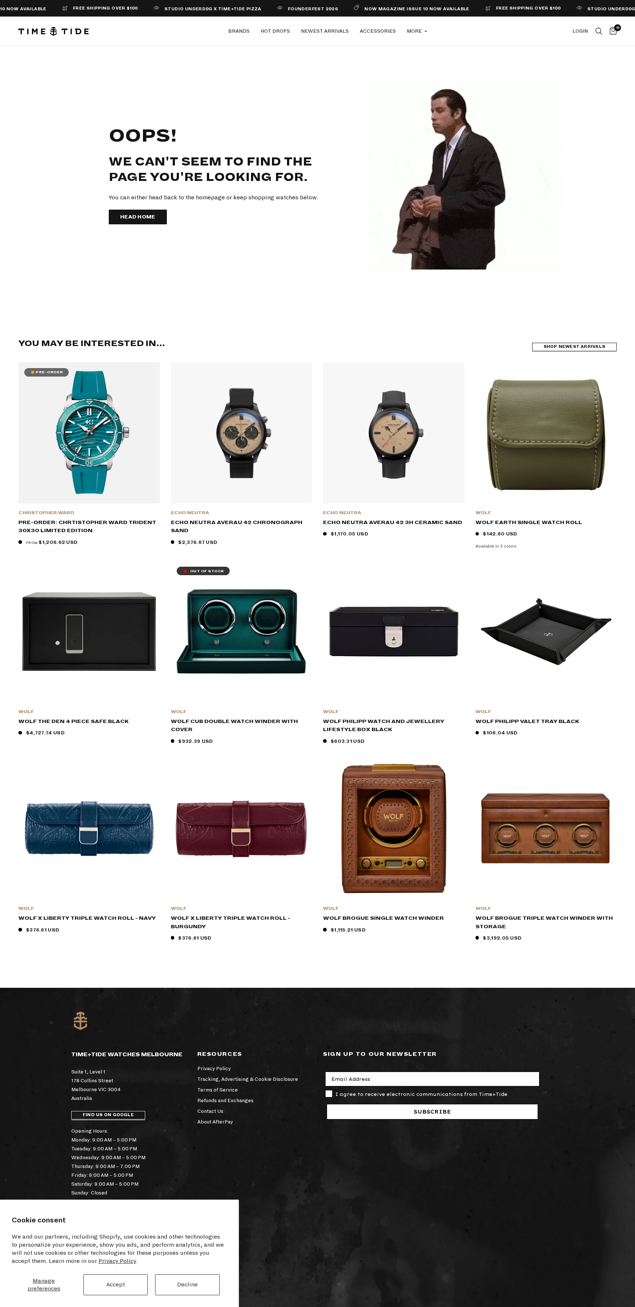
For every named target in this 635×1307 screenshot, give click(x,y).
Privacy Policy (117, 1261)
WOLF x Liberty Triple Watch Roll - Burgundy (230, 922)
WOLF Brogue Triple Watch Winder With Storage (544, 922)
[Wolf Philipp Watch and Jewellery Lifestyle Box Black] (393, 631)
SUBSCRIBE (432, 1111)
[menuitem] (239, 31)
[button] (138, 217)
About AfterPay (215, 1122)
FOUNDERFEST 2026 (279, 9)
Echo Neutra (190, 512)
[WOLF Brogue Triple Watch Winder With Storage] (546, 829)
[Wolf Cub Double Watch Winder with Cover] (241, 631)
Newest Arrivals (325, 31)
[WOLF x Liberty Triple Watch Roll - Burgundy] (241, 829)
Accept (115, 1284)
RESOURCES (219, 1054)
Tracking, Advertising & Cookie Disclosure (247, 1079)
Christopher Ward (46, 512)
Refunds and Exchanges (225, 1100)
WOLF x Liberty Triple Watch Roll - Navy (87, 918)
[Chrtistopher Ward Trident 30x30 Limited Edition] (89, 433)
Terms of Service (217, 1090)
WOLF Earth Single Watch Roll (529, 522)
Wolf (483, 512)
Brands (239, 31)
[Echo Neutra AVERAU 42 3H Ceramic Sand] (393, 433)
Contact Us (210, 1111)
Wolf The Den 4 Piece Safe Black (73, 721)
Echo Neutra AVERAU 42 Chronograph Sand (236, 527)
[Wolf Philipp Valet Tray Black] (546, 631)
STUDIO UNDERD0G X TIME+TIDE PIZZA (178, 9)
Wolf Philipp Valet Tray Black (527, 721)
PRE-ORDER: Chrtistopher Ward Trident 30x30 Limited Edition (87, 527)
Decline (187, 1284)
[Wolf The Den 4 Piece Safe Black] (89, 631)
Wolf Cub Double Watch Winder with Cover (234, 726)
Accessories (378, 31)
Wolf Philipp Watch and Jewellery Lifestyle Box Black (383, 726)
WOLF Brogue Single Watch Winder (383, 918)
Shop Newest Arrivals (574, 347)
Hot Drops (275, 31)
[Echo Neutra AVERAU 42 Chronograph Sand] (241, 433)
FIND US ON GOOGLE (108, 1115)
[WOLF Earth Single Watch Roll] (546, 433)
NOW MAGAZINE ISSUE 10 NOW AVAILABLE (382, 9)
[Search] (599, 31)
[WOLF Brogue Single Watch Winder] (393, 829)
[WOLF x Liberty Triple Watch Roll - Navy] (89, 829)
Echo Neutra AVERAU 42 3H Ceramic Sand (392, 522)
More (414, 31)
